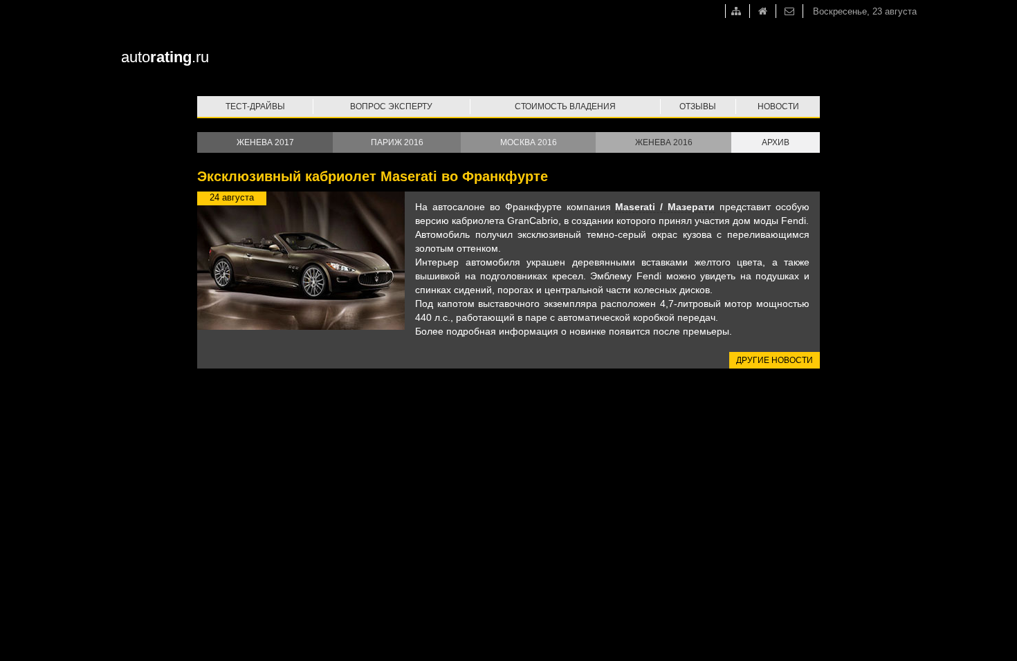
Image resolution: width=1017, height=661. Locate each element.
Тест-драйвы (255, 106)
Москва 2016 (528, 142)
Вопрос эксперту (391, 106)
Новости (778, 106)
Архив (775, 142)
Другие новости (774, 360)
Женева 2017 (265, 142)
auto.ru (165, 57)
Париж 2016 (397, 142)
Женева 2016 (664, 142)
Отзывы (697, 106)
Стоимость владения (565, 106)
